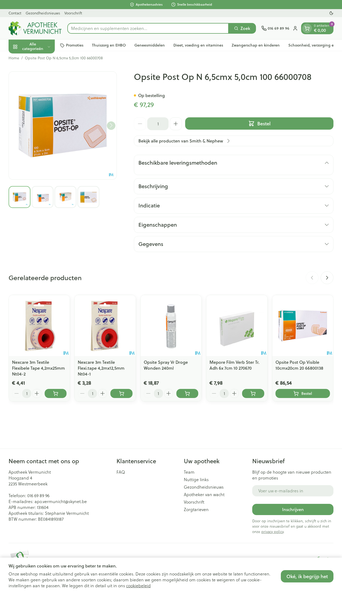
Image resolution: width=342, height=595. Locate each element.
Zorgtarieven (196, 509)
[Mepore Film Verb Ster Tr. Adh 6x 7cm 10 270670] (236, 325)
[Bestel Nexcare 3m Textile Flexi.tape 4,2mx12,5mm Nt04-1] (121, 393)
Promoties (74, 45)
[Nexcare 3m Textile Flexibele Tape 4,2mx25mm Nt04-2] (39, 325)
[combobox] (148, 28)
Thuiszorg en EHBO (109, 45)
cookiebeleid (138, 585)
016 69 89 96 (38, 495)
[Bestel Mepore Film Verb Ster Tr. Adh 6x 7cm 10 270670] (253, 393)
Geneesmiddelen (149, 45)
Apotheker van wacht (204, 494)
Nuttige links (196, 479)
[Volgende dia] (327, 277)
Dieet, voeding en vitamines (198, 45)
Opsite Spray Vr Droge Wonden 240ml (166, 365)
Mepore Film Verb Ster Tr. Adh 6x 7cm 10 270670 (234, 365)
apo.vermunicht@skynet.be (60, 501)
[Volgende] (111, 125)
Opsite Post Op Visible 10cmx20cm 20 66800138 (299, 365)
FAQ (120, 472)
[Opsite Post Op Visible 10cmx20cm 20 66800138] (302, 325)
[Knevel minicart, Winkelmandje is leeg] (307, 28)
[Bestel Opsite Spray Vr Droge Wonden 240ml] (187, 393)
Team (189, 472)
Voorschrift (73, 13)
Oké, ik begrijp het (307, 576)
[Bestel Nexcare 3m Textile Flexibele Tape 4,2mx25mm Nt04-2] (56, 393)
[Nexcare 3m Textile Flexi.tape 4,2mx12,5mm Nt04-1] (105, 325)
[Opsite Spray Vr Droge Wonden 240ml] (171, 325)
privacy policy (272, 531)
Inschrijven (293, 509)
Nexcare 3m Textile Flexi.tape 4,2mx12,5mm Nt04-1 (101, 368)
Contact (15, 13)
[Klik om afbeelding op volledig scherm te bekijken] (62, 125)
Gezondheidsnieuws (43, 13)
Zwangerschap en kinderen (256, 45)
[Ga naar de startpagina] (35, 28)
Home (14, 58)
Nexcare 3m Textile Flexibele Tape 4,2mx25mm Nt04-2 (38, 368)
